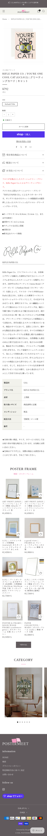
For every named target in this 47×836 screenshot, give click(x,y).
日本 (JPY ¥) (22, 808)
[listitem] (23, 4)
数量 (4, 110)
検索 (4, 761)
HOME (5, 757)
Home (4, 19)
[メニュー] (3, 11)
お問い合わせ (7, 774)
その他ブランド (8, 70)
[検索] (43, 11)
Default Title (10, 104)
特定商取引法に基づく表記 (13, 770)
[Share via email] (30, 147)
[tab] (17, 722)
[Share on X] (21, 147)
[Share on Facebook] (16, 147)
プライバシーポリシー (11, 765)
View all (23, 645)
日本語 (22, 812)
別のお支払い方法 (23, 141)
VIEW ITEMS (23, 698)
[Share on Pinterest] (25, 147)
